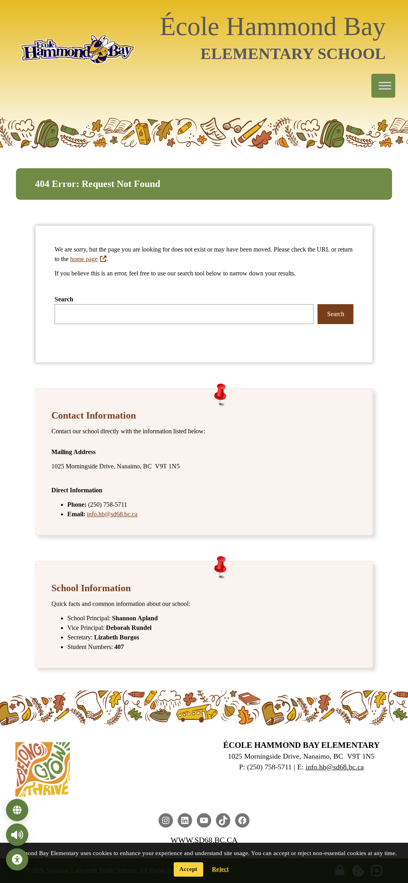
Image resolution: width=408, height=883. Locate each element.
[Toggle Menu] (385, 86)
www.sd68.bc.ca (204, 840)
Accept (188, 869)
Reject (220, 869)
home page (84, 259)
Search (64, 299)
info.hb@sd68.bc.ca (112, 514)
